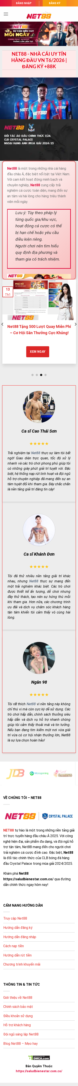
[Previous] (2, 324)
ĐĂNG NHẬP (23, 3)
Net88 (35, 453)
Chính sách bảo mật (18, 1007)
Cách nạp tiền (13, 946)
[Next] (75, 324)
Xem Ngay (32, 351)
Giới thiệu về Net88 (17, 998)
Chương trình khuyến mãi (21, 964)
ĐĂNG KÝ (54, 3)
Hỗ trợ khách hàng (17, 1025)
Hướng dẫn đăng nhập (19, 937)
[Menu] (5, 14)
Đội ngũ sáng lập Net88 (21, 1034)
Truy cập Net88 (15, 918)
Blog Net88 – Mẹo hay (20, 1044)
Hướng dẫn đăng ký (17, 928)
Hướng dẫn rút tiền (17, 955)
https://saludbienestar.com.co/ (39, 1071)
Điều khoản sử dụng (18, 1016)
